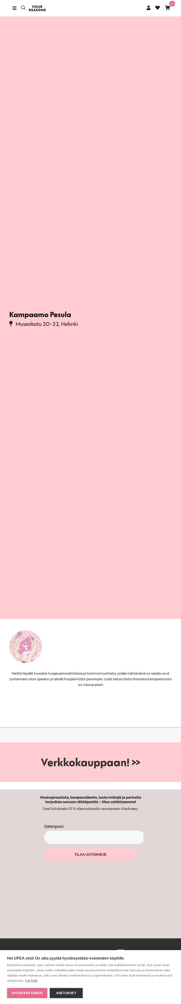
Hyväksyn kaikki (27, 993)
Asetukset (66, 993)
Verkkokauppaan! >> (90, 762)
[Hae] (23, 8)
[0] (168, 7)
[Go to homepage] (37, 8)
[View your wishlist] (158, 8)
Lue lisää (31, 980)
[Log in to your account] (149, 7)
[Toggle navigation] (14, 8)
